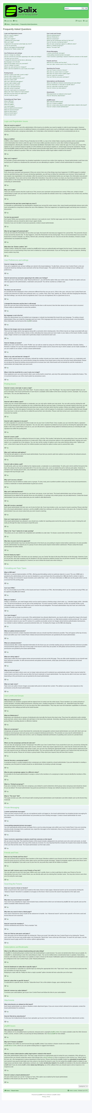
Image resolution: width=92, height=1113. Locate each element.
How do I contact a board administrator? (58, 106)
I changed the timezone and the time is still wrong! (17, 60)
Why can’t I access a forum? (12, 84)
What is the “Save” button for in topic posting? (16, 91)
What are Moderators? (53, 37)
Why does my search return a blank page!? (58, 73)
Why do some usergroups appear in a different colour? (61, 44)
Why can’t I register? (9, 38)
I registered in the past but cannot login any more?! (18, 44)
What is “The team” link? (53, 47)
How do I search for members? (55, 75)
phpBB (29, 321)
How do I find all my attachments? (56, 95)
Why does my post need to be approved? (15, 93)
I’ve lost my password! (10, 45)
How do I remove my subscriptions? (56, 88)
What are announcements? (11, 109)
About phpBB (51, 1033)
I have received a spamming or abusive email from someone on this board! (67, 56)
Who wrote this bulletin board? (55, 101)
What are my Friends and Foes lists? (57, 62)
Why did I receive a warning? (12, 88)
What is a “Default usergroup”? (55, 45)
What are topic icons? (10, 114)
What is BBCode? (9, 101)
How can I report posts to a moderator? (15, 90)
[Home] (22, 11)
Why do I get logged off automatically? (14, 47)
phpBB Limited (54, 1032)
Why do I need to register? (11, 35)
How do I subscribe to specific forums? (57, 86)
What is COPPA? (8, 37)
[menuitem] (15, 21)
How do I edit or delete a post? (12, 76)
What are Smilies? (9, 104)
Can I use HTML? (9, 102)
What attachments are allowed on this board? (59, 94)
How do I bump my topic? (11, 95)
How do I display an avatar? (11, 65)
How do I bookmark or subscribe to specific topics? (61, 84)
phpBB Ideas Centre (10, 1045)
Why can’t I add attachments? (12, 86)
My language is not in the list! (12, 61)
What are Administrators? (53, 35)
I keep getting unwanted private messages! (58, 55)
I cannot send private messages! (56, 53)
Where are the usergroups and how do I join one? (60, 40)
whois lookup (48, 1057)
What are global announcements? (13, 108)
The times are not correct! (11, 58)
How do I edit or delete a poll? (12, 83)
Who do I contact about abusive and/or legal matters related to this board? (67, 105)
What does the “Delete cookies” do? (14, 49)
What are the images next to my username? (16, 63)
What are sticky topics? (10, 111)
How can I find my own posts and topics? (58, 77)
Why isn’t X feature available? (55, 103)
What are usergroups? (53, 38)
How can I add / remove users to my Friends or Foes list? (62, 64)
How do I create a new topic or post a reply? (16, 74)
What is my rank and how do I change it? (15, 67)
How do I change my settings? (12, 55)
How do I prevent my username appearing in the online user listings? (22, 56)
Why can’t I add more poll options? (13, 81)
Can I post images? (9, 106)
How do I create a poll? (10, 79)
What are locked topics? (10, 113)
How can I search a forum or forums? (57, 70)
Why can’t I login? (9, 42)
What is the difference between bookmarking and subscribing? (64, 83)
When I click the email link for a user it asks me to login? (19, 68)
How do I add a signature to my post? (14, 78)
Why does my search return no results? (57, 72)
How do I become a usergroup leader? (57, 42)
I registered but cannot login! (12, 40)
